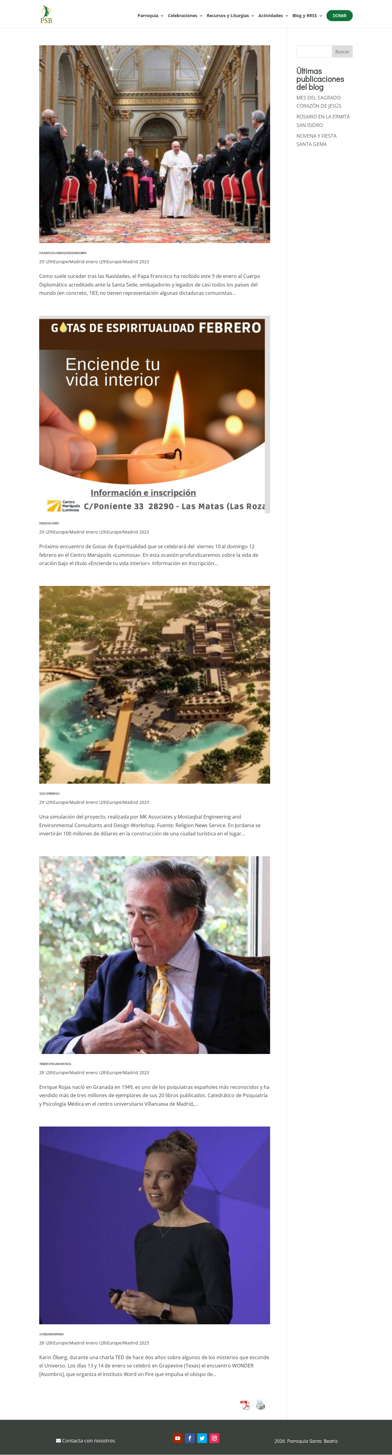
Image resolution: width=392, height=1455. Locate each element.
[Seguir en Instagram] (214, 1438)
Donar (339, 15)
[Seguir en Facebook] (190, 1438)
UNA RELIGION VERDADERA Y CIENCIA (51, 1334)
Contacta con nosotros (88, 1440)
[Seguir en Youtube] (178, 1438)
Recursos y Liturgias (228, 15)
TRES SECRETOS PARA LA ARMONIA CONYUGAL (55, 1064)
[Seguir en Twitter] (202, 1438)
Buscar (342, 51)
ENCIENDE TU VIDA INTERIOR (48, 523)
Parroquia (148, 15)
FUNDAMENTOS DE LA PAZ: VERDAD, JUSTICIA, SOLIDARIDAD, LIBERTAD (62, 253)
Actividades (270, 15)
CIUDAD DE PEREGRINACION (49, 793)
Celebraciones (182, 15)
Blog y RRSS (304, 15)
